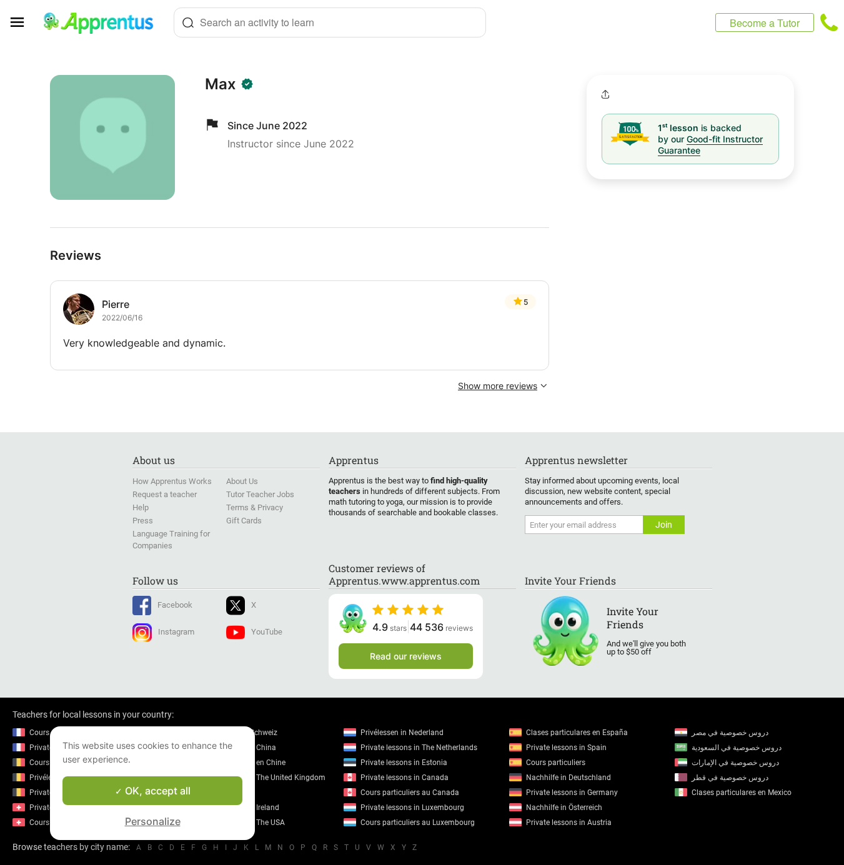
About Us (242, 481)
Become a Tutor (765, 23)
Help (140, 507)
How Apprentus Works (172, 481)
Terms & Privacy (254, 507)
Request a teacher (164, 494)
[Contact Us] (829, 22)
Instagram (176, 631)
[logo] (104, 22)
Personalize (153, 821)
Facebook (174, 605)
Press (142, 520)
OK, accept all (156, 790)
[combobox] (330, 22)
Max (220, 84)
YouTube (266, 631)
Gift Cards (244, 520)
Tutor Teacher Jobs (260, 494)
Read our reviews (406, 656)
